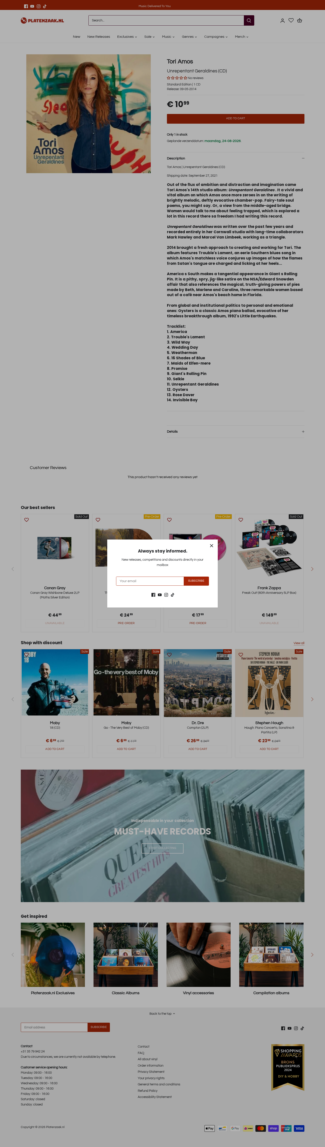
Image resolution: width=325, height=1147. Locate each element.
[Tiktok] (172, 594)
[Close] (211, 546)
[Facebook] (153, 594)
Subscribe (196, 580)
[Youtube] (160, 594)
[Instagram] (166, 594)
